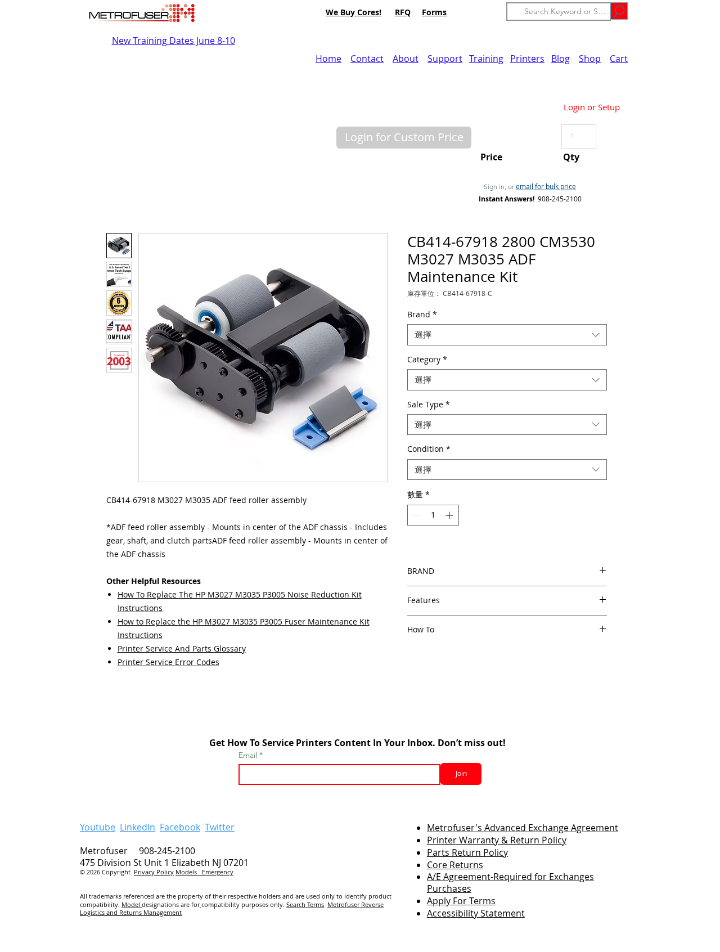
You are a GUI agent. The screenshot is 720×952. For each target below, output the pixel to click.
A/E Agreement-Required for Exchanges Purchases (510, 882)
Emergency (217, 872)
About (405, 58)
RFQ (403, 12)
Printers (527, 58)
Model (132, 904)
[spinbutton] (433, 515)
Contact (367, 58)
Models (189, 872)
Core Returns (455, 865)
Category (427, 359)
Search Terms (305, 904)
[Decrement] (416, 515)
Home (328, 58)
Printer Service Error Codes (168, 662)
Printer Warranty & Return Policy (496, 840)
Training (486, 58)
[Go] (619, 11)
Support (445, 58)
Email (248, 755)
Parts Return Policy (467, 852)
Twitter (220, 827)
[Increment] (450, 515)
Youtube (97, 827)
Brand (422, 314)
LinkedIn (137, 827)
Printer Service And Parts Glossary (182, 648)
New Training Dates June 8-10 (173, 40)
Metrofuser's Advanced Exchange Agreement (522, 827)
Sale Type (428, 404)
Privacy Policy (154, 872)
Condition (429, 449)
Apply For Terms (461, 901)
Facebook (180, 827)
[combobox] (507, 334)
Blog (560, 58)
